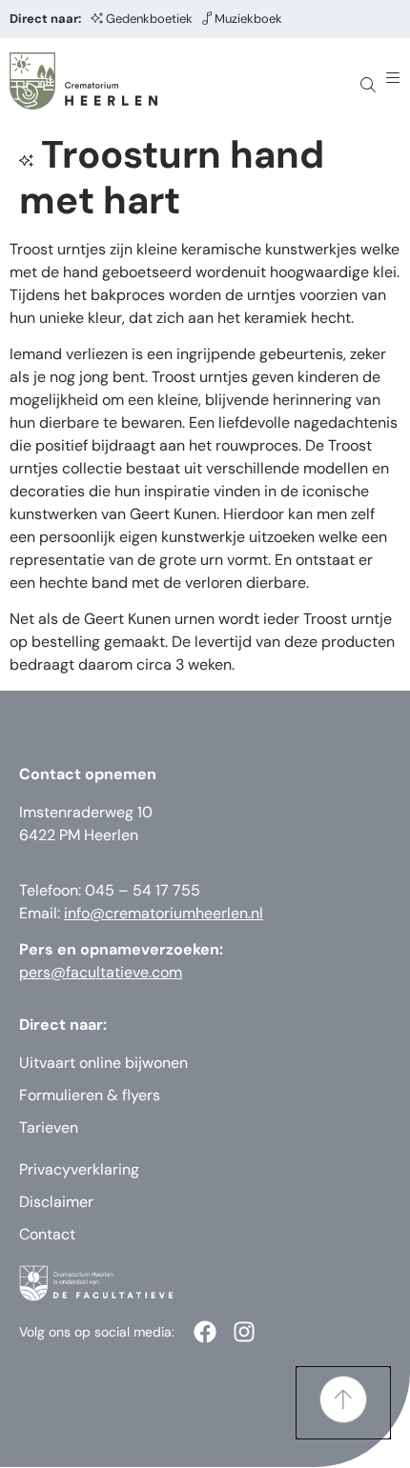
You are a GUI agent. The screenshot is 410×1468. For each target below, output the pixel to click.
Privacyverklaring (79, 1169)
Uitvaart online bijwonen (103, 1063)
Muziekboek (248, 18)
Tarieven (48, 1127)
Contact (47, 1234)
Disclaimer (56, 1202)
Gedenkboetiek (149, 18)
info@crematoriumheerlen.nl (163, 913)
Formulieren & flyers (89, 1095)
